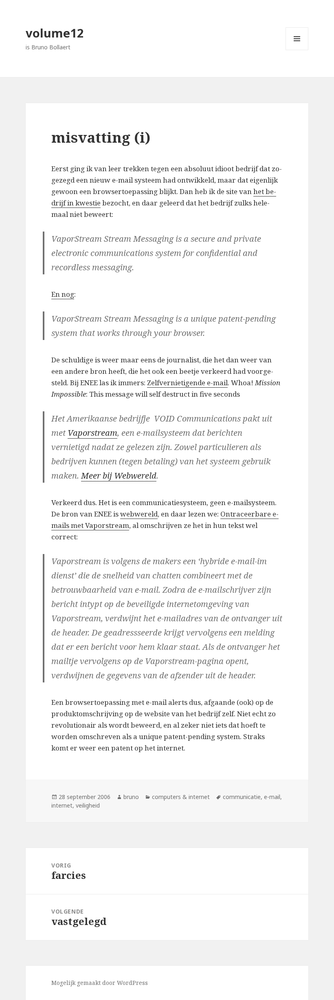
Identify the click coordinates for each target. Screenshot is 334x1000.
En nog (62, 294)
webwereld (139, 514)
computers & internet (181, 797)
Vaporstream (92, 432)
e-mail (272, 797)
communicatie (242, 797)
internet (62, 805)
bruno (131, 797)
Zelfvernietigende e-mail (187, 382)
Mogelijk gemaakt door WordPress (99, 983)
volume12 (55, 33)
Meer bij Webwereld (118, 475)
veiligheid (88, 805)
